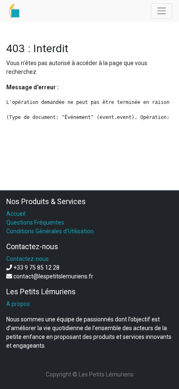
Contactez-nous (27, 258)
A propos (18, 304)
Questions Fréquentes (35, 222)
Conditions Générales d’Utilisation (50, 231)
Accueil (15, 213)
